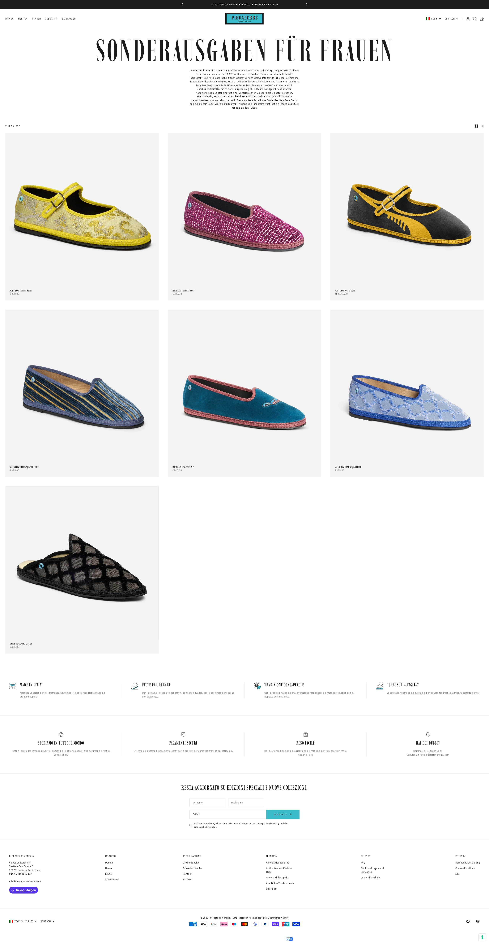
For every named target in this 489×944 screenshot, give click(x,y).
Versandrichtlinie (370, 877)
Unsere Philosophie (277, 877)
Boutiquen (69, 18)
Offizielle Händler (192, 868)
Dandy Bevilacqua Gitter (21, 644)
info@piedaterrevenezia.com (433, 754)
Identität (51, 18)
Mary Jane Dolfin (288, 100)
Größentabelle (191, 862)
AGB (457, 874)
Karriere (187, 879)
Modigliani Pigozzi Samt (183, 467)
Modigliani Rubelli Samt (183, 291)
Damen (9, 18)
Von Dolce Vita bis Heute (280, 883)
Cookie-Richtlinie (465, 868)
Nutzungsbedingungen (205, 826)
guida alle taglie (416, 692)
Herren (23, 18)
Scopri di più (61, 754)
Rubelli (231, 81)
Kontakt (187, 874)
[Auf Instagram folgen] (478, 921)
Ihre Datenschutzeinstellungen (260, 939)
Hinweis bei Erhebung (213, 939)
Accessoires (112, 879)
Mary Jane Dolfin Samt (345, 291)
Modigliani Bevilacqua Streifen (24, 467)
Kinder (36, 18)
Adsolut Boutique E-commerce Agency (268, 917)
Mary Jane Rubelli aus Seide (257, 100)
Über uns (271, 888)
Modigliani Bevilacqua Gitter (348, 467)
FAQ (363, 862)
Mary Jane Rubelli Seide (21, 291)
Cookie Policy (272, 823)
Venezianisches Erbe (277, 862)
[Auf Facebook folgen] (468, 921)
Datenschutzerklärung (252, 823)
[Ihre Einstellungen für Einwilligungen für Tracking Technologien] (482, 937)
